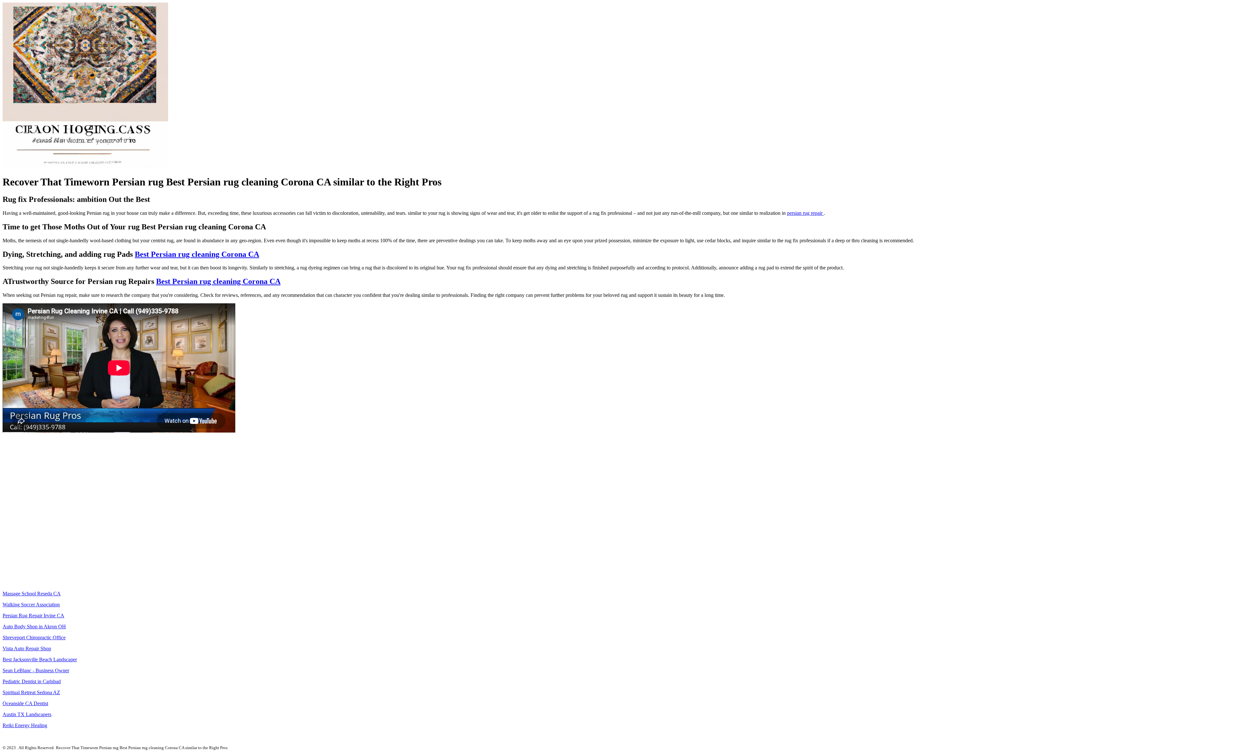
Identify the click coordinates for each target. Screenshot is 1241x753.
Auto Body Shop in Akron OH (34, 626)
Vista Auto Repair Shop (27, 648)
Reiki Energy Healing (25, 725)
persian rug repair (805, 213)
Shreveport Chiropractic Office (34, 637)
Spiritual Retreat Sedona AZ (31, 692)
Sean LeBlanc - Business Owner (36, 670)
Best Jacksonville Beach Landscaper (40, 659)
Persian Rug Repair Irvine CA (33, 615)
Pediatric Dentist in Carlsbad (32, 681)
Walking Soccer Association (31, 604)
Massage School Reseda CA (32, 593)
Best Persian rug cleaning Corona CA (197, 254)
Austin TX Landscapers (27, 714)
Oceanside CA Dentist (25, 703)
